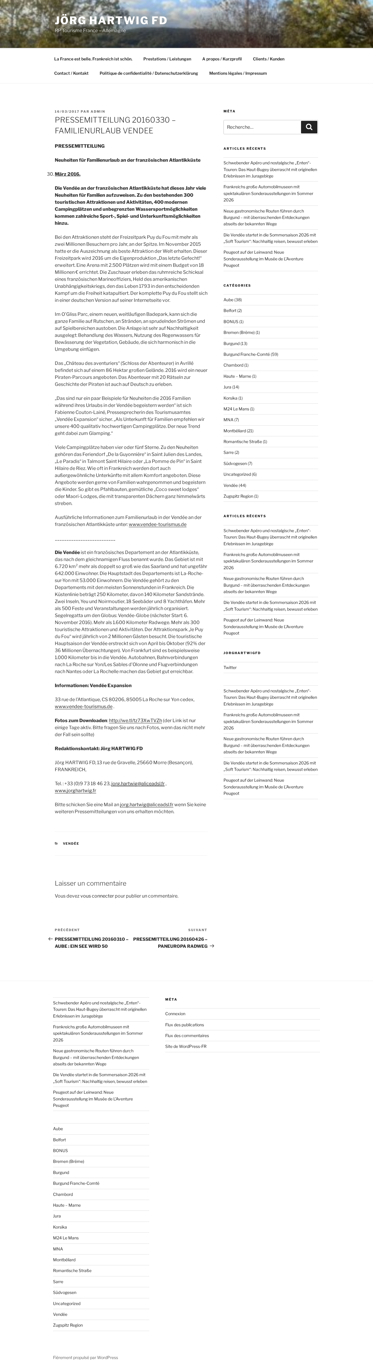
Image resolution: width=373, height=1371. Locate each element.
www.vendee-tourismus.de (157, 524)
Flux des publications (184, 1024)
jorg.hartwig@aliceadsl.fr (138, 783)
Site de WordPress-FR (186, 1046)
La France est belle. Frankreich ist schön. (93, 58)
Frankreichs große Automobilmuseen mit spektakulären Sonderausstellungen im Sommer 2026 (268, 193)
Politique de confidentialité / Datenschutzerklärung (149, 73)
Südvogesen (235, 463)
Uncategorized (237, 474)
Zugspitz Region (238, 496)
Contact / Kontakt (71, 73)
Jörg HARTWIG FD (111, 20)
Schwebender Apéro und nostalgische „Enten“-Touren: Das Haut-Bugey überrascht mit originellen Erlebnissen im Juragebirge (270, 169)
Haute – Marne (237, 376)
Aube (228, 299)
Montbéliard (235, 430)
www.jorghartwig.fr (75, 790)
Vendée (71, 844)
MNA (228, 419)
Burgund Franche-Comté (247, 354)
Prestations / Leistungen (167, 58)
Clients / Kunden (268, 58)
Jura (227, 386)
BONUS (231, 321)
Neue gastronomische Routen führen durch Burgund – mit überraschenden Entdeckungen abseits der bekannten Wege (266, 217)
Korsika (230, 398)
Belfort (230, 310)
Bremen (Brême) (239, 332)
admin (98, 111)
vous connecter (97, 896)
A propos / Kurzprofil (222, 58)
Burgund (232, 343)
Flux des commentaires (187, 1035)
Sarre (229, 452)
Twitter (230, 667)
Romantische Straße (243, 441)
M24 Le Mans (236, 408)
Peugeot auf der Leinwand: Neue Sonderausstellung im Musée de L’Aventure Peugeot (263, 259)
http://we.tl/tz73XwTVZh (135, 720)
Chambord (233, 365)
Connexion (175, 1013)
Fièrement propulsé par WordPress (85, 1357)
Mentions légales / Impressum (238, 73)
